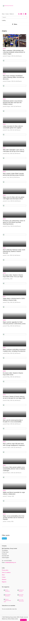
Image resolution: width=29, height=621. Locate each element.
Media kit (12, 14)
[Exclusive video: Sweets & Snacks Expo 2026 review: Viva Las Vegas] (14, 260)
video (4, 273)
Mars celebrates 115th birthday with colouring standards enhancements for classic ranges (14, 52)
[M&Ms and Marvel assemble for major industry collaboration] (14, 477)
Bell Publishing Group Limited (9, 617)
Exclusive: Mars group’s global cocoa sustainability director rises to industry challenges (14, 468)
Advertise (4, 579)
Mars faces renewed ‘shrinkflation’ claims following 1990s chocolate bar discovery (13, 77)
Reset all (4, 538)
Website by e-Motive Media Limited (10, 618)
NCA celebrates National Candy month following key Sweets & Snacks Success (14, 251)
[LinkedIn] (18, 14)
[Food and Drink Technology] (21, 595)
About (3, 14)
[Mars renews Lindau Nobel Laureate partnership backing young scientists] (14, 158)
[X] (21, 14)
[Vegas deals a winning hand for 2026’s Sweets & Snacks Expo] (14, 283)
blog (4, 147)
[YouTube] (25, 14)
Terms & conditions (6, 572)
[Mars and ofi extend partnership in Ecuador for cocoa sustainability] (14, 405)
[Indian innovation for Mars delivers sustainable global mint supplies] (14, 111)
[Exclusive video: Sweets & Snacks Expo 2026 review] (14, 358)
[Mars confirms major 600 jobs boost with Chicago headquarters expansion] (14, 428)
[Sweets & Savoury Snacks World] (8, 601)
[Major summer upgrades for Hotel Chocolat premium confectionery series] (14, 307)
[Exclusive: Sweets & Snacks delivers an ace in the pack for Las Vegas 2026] (14, 381)
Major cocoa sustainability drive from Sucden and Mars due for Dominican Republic (13, 517)
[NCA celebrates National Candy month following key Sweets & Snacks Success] (14, 235)
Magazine (4, 581)
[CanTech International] (8, 591)
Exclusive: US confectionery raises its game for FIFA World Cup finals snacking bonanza (14, 222)
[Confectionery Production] (21, 591)
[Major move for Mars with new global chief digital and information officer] (14, 182)
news (4, 48)
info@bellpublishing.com (10, 562)
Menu (15, 24)
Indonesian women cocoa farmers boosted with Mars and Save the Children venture (12, 102)
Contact (7, 14)
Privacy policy (5, 570)
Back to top (23, 620)
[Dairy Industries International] (8, 595)
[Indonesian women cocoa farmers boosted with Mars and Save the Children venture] (14, 86)
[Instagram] (23, 14)
